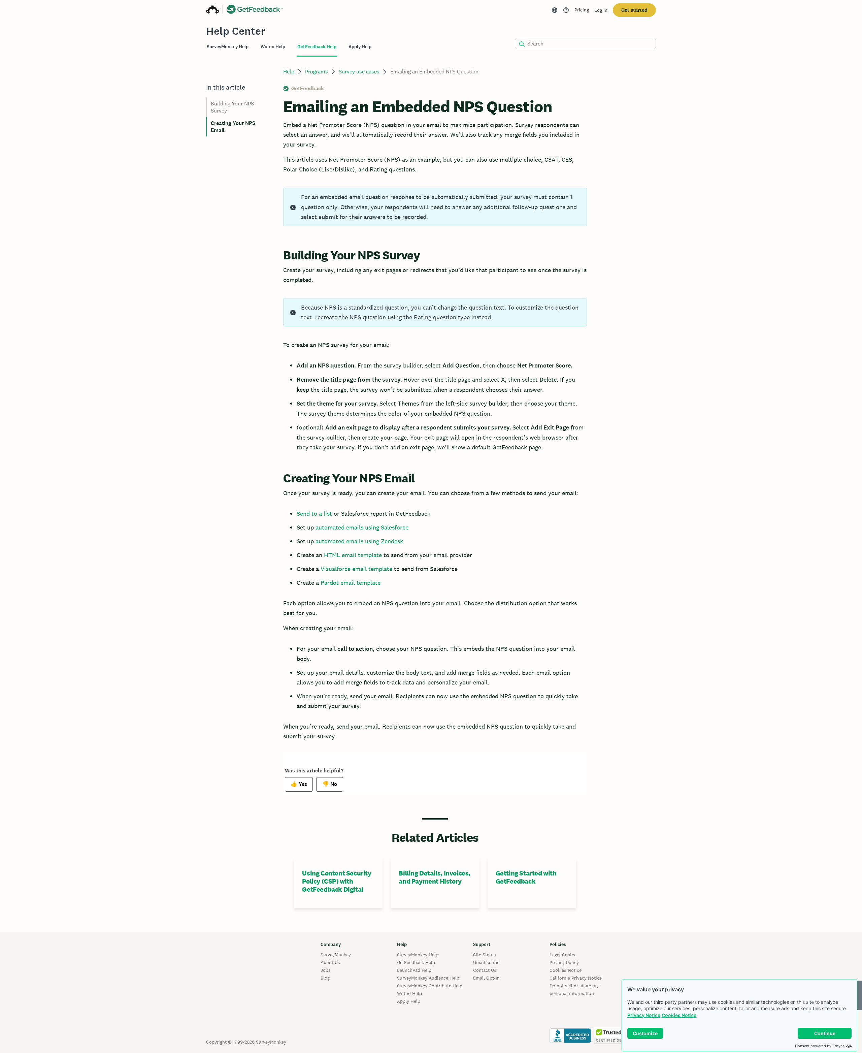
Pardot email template (350, 582)
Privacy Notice (643, 1015)
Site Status (484, 955)
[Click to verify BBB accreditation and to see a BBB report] (570, 1042)
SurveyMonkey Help (417, 955)
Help (288, 71)
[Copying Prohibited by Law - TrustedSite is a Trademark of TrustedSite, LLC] (614, 1042)
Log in (600, 10)
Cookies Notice (679, 1015)
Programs (316, 71)
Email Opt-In (486, 978)
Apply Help (408, 1001)
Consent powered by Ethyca (819, 1046)
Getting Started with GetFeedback (526, 877)
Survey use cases (359, 71)
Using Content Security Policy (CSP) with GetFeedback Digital (336, 881)
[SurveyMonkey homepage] (212, 10)
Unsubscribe (486, 962)
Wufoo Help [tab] (273, 46)
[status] (435, 207)
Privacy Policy (564, 962)
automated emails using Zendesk (359, 541)
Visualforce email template (355, 569)
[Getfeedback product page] (255, 10)
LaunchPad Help (414, 970)
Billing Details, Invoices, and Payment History (434, 877)
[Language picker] (554, 10)
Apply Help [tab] (360, 46)
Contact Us (484, 970)
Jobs (326, 970)
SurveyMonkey (336, 955)
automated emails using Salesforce (362, 527)
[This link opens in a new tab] (566, 10)
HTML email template (354, 555)
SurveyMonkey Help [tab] (227, 46)
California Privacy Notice (576, 978)
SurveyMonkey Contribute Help (429, 986)
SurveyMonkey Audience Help (428, 978)
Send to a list (314, 513)
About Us (330, 962)
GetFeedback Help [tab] (316, 46)
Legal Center (563, 955)
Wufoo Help (409, 993)
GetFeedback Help (416, 962)
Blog (325, 978)
